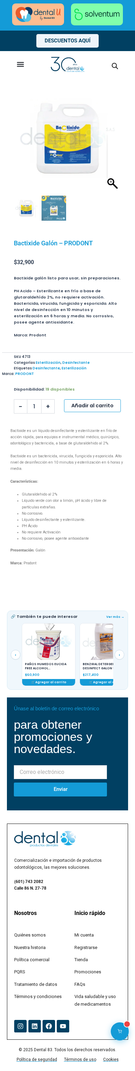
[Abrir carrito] (120, 1031)
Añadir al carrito (92, 405)
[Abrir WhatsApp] (117, 1053)
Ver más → (115, 617)
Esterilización (48, 362)
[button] (20, 64)
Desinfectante (76, 362)
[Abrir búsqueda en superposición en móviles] (114, 66)
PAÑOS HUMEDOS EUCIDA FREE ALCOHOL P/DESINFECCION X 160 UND (47, 666)
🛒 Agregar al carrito (48, 682)
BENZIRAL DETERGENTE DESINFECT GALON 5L (101, 666)
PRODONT (24, 373)
